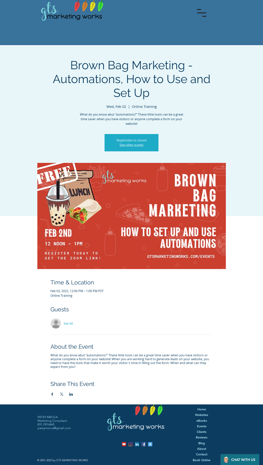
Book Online (201, 460)
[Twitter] (150, 444)
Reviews (201, 437)
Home (201, 409)
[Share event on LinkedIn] (71, 394)
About (201, 448)
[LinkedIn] (137, 444)
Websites (201, 415)
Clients (201, 431)
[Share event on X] (62, 394)
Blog (201, 443)
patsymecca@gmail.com (54, 428)
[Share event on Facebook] (52, 394)
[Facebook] (144, 444)
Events (201, 426)
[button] (201, 13)
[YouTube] (124, 444)
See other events (131, 145)
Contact (201, 454)
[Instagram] (130, 444)
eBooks (201, 420)
